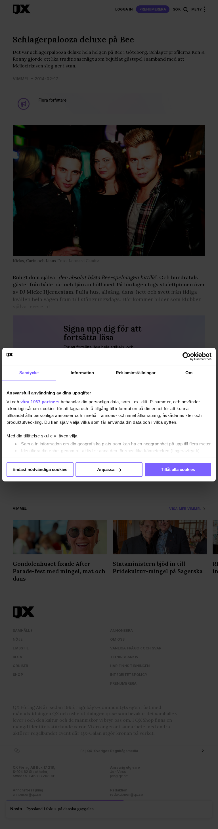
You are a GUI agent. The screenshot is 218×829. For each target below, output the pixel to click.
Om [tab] (188, 372)
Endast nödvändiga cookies (39, 469)
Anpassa (105, 469)
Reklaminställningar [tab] (136, 372)
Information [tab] (82, 372)
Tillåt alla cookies (178, 469)
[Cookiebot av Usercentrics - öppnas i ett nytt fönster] (186, 356)
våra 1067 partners (40, 401)
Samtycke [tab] (29, 372)
